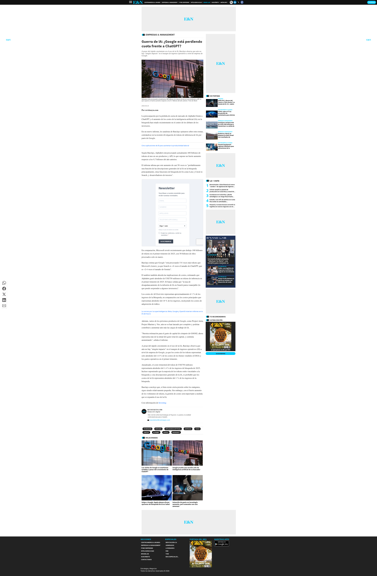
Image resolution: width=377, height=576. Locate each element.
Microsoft (176, 432)
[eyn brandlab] (216, 238)
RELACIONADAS (152, 438)
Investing (162, 402)
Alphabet (156, 432)
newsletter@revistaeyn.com (159, 420)
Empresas (188, 429)
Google (165, 432)
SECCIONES (146, 539)
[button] (4, 283)
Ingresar (371, 2)
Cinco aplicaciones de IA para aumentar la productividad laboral (165, 145)
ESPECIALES (170, 539)
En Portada (215, 96)
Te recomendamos (218, 317)
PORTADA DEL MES (198, 539)
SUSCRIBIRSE (220, 353)
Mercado (158, 429)
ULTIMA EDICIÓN (216, 320)
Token (197, 429)
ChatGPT (146, 432)
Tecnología (147, 429)
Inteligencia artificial (173, 429)
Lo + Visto (214, 181)
